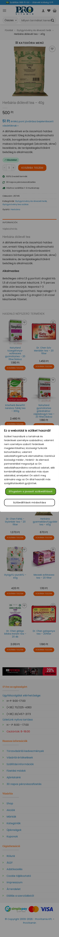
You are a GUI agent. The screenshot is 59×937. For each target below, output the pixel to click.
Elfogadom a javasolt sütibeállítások (30, 491)
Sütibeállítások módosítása (29, 502)
